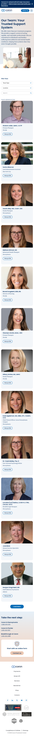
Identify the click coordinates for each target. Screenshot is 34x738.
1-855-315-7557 (5, 630)
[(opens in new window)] (27, 714)
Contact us (17, 653)
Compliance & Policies (13, 730)
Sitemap (25, 730)
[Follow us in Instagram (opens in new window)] (26, 700)
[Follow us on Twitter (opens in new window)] (17, 700)
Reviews (17, 681)
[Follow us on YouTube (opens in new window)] (21, 700)
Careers (17, 695)
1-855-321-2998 (6, 636)
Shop (17, 690)
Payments (17, 671)
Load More (17, 607)
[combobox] (17, 93)
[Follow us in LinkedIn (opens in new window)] (12, 700)
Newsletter (17, 685)
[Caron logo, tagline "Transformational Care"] (7, 10)
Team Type (6, 83)
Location (5, 88)
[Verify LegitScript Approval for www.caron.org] (21, 721)
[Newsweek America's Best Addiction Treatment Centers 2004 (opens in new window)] (13, 707)
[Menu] (31, 10)
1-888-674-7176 (5, 624)
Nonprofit (17, 676)
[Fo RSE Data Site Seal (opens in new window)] (14, 721)
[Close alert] (32, 4)
